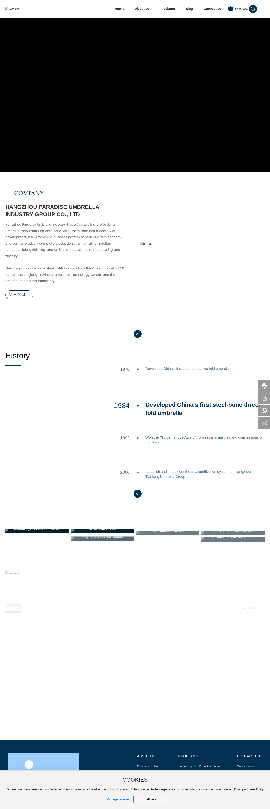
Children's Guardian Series (233, 535)
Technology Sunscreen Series (36, 529)
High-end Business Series (102, 535)
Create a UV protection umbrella (39, 625)
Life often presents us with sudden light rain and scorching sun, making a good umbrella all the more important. (131, 648)
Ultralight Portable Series (233, 529)
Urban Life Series (102, 529)
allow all (152, 799)
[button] (138, 334)
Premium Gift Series (168, 529)
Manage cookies (117, 799)
